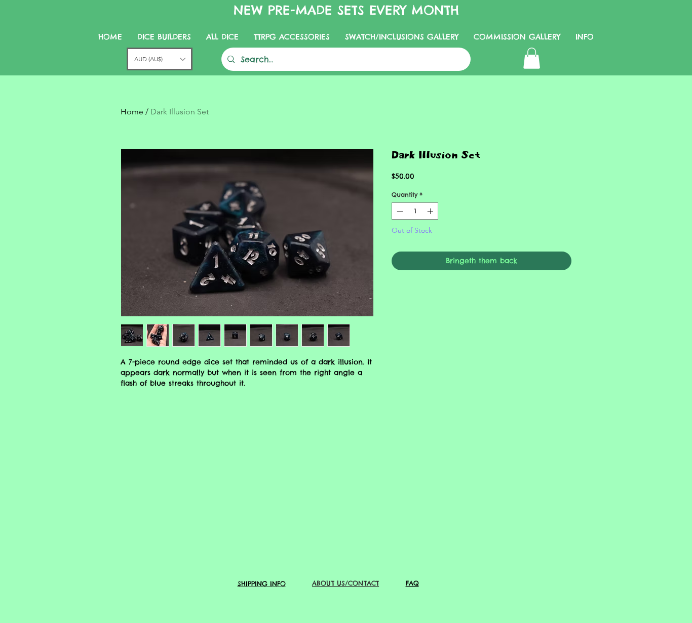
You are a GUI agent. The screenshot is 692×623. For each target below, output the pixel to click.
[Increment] (431, 211)
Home (132, 111)
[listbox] (160, 59)
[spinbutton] (415, 211)
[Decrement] (398, 211)
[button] (532, 58)
